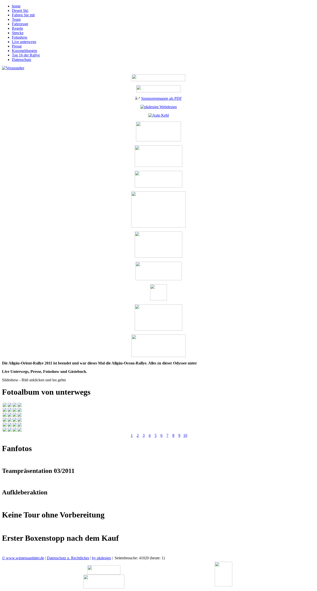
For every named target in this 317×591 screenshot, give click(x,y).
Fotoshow (19, 37)
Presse (17, 46)
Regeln (17, 28)
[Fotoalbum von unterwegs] (5, 405)
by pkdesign (101, 558)
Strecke (18, 33)
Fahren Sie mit (23, 15)
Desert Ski (20, 10)
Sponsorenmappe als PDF (161, 98)
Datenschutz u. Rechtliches (68, 558)
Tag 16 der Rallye (26, 55)
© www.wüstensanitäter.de (23, 558)
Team (16, 19)
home (16, 6)
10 (185, 435)
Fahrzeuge (20, 24)
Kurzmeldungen (24, 51)
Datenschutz (21, 59)
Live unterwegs (24, 42)
